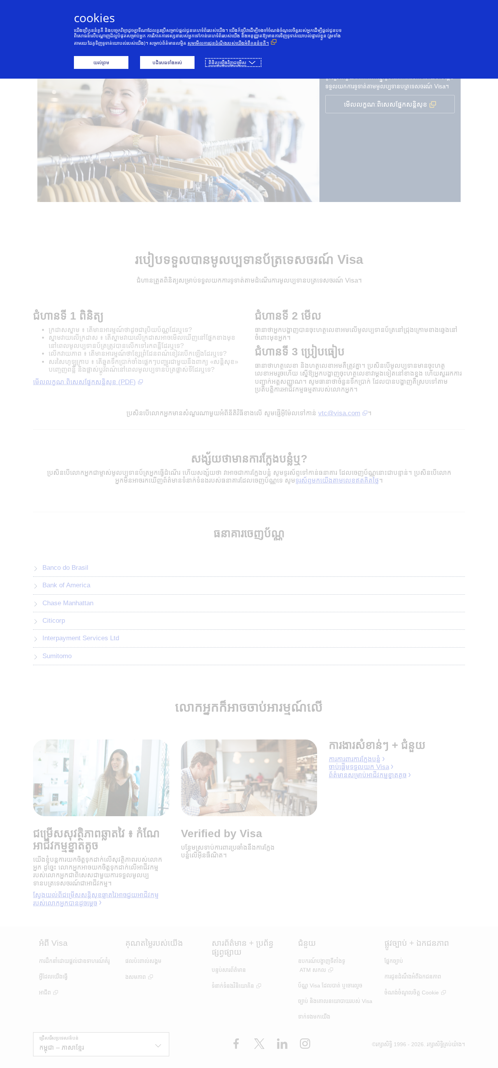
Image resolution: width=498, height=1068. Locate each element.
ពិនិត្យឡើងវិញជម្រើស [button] (227, 62)
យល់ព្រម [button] (101, 62)
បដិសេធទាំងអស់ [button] (167, 62)
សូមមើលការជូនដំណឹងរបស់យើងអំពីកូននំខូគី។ (228, 43)
